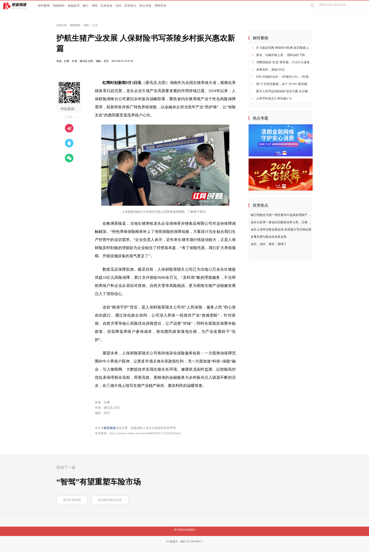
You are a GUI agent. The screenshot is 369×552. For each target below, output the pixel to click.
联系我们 (190, 529)
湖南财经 (59, 5)
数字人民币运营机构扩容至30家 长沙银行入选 (282, 91)
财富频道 (75, 25)
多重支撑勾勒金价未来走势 (269, 236)
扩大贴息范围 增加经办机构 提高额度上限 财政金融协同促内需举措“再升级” (282, 47)
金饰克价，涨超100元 (268, 69)
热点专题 (145, 5)
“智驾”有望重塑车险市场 (98, 481)
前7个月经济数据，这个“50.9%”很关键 (279, 84)
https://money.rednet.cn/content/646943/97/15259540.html (145, 433)
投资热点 (130, 5)
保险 (95, 5)
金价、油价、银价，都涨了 (269, 244)
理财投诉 (160, 5)
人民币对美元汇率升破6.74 (271, 98)
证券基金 (107, 5)
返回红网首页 (72, 500)
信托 (119, 5)
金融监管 (74, 5)
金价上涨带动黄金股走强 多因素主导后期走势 (281, 229)
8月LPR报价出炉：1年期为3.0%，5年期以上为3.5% (282, 76)
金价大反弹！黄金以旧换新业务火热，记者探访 (281, 222)
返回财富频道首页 (110, 500)
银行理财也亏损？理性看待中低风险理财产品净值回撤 (281, 215)
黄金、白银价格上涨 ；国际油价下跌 (278, 55)
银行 (86, 5)
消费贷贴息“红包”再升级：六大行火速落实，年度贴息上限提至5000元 (282, 62)
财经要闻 (44, 5)
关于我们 (179, 529)
